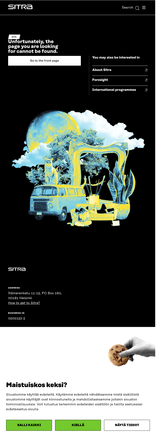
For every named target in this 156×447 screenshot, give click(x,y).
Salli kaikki (29, 425)
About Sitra (101, 70)
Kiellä (78, 425)
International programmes (114, 90)
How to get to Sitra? (24, 303)
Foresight (100, 80)
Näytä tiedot (127, 425)
